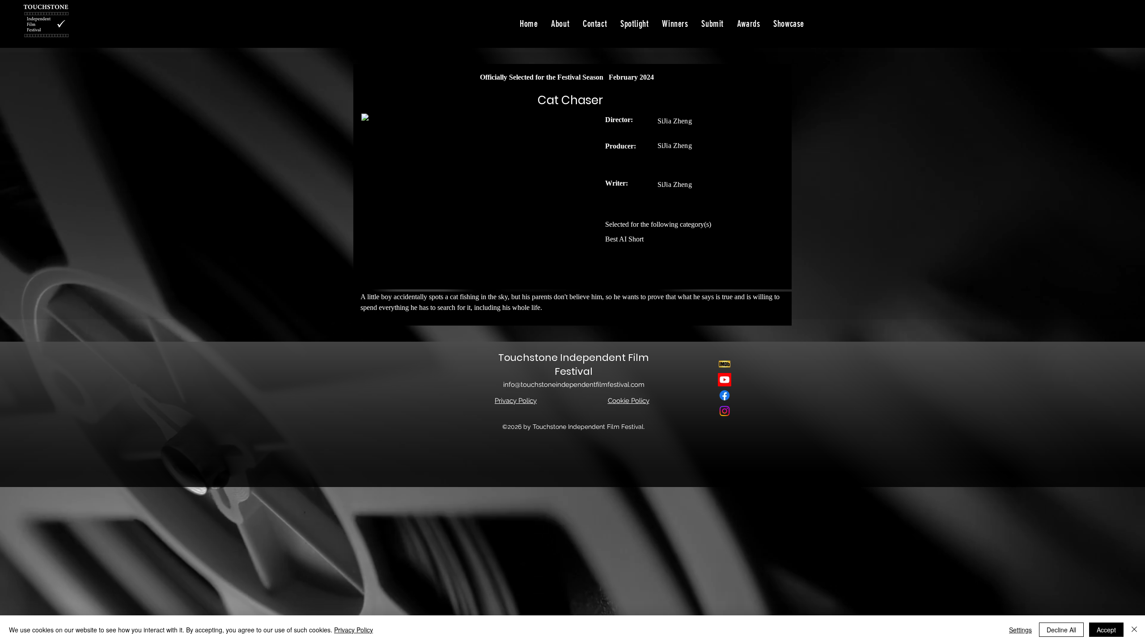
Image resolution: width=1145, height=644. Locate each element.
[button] (789, 24)
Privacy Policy (353, 629)
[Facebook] (724, 395)
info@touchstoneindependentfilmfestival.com (574, 385)
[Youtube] (724, 379)
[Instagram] (724, 411)
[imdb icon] (724, 364)
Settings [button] (1020, 629)
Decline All (1061, 629)
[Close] (1134, 630)
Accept (1106, 629)
